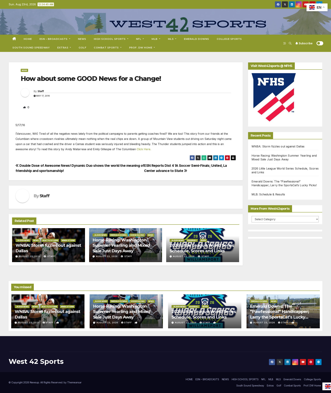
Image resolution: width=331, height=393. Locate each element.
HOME (28, 39)
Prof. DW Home (141, 47)
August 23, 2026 (30, 256)
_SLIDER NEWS (23, 240)
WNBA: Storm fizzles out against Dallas (278, 146)
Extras (63, 47)
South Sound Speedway (31, 47)
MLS (171, 39)
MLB (155, 39)
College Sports (229, 39)
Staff (41, 91)
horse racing (137, 235)
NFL (139, 39)
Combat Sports (106, 47)
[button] (290, 43)
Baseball (192, 240)
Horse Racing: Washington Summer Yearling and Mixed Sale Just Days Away (121, 245)
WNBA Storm (68, 240)
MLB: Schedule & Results (268, 194)
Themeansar (74, 382)
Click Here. (144, 149)
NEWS (82, 39)
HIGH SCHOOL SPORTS (110, 39)
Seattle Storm (50, 240)
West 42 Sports (36, 361)
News (24, 70)
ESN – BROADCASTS (53, 39)
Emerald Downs (196, 39)
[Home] (14, 39)
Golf (82, 47)
